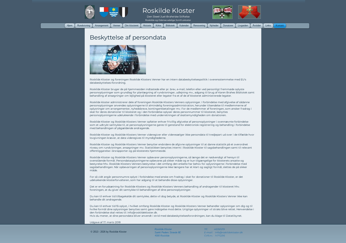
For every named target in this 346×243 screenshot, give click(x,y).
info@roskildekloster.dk (142, 212)
